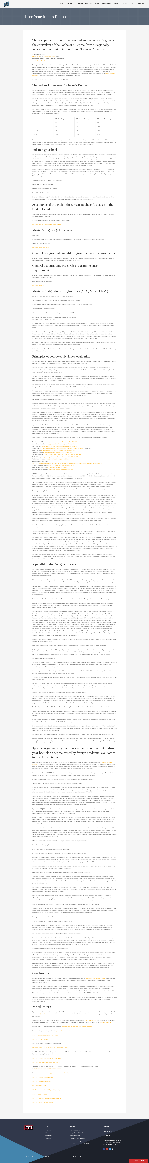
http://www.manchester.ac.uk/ (40, 247)
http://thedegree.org (90, 1020)
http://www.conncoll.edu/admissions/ (42, 1102)
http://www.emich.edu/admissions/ (42, 1081)
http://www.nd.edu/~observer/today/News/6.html (62, 444)
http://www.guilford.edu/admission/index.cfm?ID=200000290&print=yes (63, 457)
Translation (106, 4)
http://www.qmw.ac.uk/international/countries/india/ (46, 224)
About (116, 4)
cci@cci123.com (43, 1014)
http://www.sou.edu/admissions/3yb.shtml (61, 469)
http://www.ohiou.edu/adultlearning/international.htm (47, 1098)
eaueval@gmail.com (50, 56)
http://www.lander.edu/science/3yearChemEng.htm (57, 452)
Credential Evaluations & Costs (88, 4)
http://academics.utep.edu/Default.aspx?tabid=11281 (62, 442)
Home (61, 4)
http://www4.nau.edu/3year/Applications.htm (61, 465)
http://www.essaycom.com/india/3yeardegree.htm (63, 1073)
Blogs (125, 4)
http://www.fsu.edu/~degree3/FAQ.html (58, 459)
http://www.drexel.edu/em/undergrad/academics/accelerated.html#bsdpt (63, 448)
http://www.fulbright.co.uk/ (39, 1094)
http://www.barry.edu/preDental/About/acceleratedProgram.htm (60, 446)
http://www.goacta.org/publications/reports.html (45, 1062)
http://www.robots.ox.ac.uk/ (40, 1039)
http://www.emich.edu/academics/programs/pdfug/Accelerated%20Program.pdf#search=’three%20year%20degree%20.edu (67, 463)
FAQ (132, 4)
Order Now (140, 4)
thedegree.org (36, 56)
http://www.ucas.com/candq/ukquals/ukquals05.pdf (46, 1090)
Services (69, 4)
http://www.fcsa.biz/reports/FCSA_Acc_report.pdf (46, 1058)
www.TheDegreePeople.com (40, 61)
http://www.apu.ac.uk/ (38, 285)
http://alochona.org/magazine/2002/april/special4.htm (77, 1026)
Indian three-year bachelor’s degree (96, 978)
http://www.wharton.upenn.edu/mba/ (42, 1077)
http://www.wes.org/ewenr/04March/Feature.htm (47, 1069)
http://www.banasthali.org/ (62, 1031)
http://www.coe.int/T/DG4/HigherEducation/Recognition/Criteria (50, 1048)
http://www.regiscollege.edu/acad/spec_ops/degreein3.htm (58, 450)
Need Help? (139, 1161)
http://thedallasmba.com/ (39, 1085)
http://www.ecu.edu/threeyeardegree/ (57, 467)
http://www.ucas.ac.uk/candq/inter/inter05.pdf (45, 1035)
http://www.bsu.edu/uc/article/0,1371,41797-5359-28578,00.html (63, 455)
